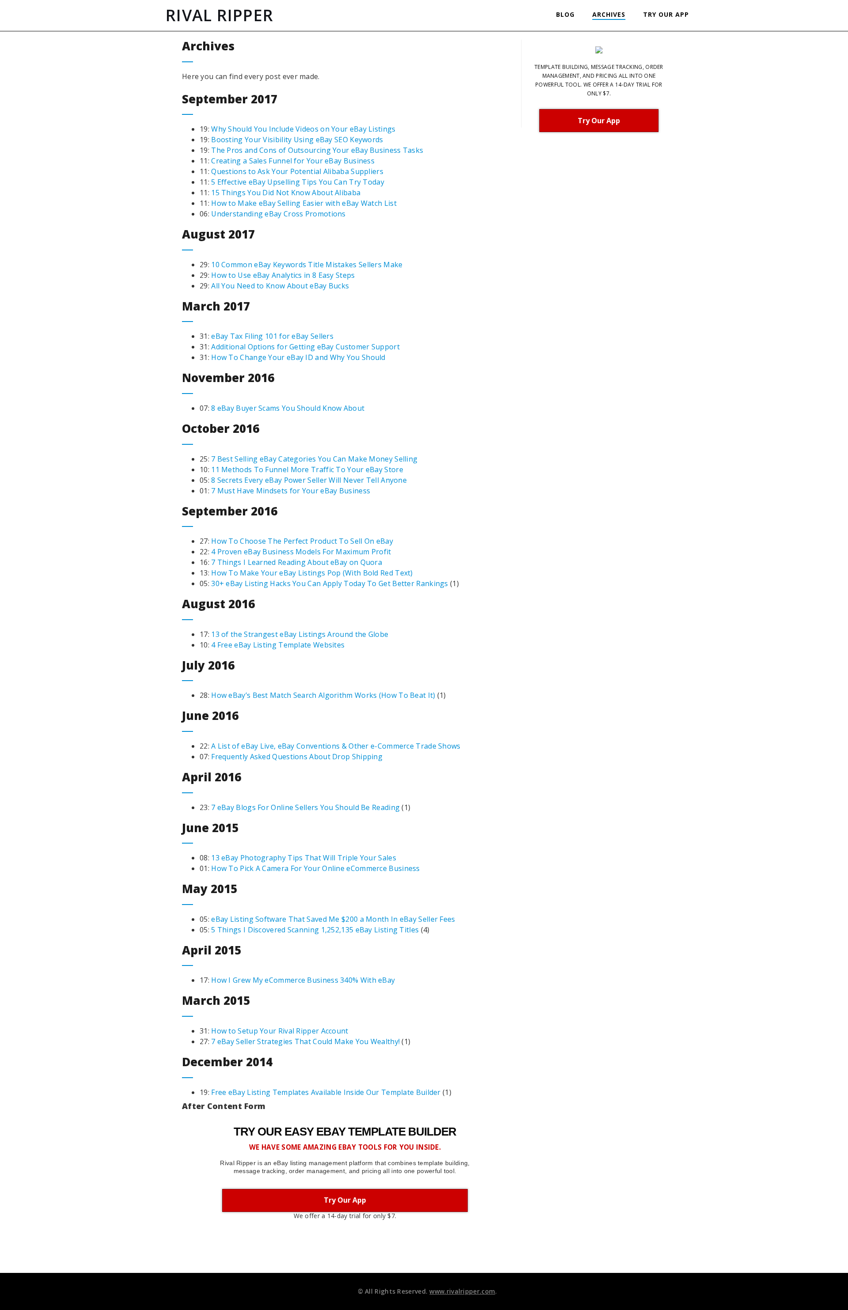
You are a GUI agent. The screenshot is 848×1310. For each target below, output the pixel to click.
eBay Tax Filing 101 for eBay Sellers (272, 336)
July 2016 (208, 665)
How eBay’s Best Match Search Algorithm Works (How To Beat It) (323, 695)
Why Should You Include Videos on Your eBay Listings (303, 129)
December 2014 (227, 1062)
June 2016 (210, 715)
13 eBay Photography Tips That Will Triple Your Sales (303, 858)
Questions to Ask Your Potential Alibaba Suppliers (297, 171)
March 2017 (216, 306)
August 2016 (218, 604)
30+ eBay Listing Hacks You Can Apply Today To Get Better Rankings (329, 583)
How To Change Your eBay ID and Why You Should (298, 357)
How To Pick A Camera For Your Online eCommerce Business (315, 868)
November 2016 (228, 378)
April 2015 (211, 950)
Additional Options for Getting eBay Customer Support (305, 347)
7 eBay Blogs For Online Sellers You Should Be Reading (305, 807)
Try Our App (666, 14)
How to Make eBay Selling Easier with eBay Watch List (304, 203)
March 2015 (216, 1000)
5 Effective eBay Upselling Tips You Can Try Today (297, 182)
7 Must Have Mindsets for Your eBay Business (290, 491)
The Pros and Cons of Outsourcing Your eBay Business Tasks (317, 150)
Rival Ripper (219, 15)
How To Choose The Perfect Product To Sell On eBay (302, 541)
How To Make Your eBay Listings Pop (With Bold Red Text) (312, 573)
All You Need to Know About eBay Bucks (280, 286)
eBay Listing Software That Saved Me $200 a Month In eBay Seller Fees (333, 919)
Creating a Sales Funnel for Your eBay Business (293, 161)
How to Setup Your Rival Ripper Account (279, 1031)
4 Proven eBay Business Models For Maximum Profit (301, 552)
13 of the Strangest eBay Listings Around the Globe (299, 634)
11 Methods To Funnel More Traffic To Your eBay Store (307, 469)
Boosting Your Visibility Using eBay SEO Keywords (297, 139)
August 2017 (218, 234)
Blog (565, 14)
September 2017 (229, 99)
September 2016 (229, 511)
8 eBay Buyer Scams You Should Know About (287, 408)
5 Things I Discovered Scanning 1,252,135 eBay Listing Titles (315, 930)
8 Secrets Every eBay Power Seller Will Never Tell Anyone (309, 480)
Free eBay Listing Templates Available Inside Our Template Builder (326, 1092)
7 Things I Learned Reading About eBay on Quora (296, 562)
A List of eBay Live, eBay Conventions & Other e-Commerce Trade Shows (335, 746)
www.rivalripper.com (462, 1291)
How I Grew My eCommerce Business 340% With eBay (303, 980)
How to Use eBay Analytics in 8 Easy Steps (283, 275)
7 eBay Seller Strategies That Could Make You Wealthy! (305, 1041)
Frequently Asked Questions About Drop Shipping (296, 756)
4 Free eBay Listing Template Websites (277, 645)
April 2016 (211, 777)
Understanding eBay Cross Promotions (278, 214)
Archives (608, 14)
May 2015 (209, 889)
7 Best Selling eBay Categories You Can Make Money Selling (314, 459)
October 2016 (220, 428)
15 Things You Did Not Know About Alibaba (285, 192)
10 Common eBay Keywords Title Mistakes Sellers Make (306, 264)
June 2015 (210, 828)
